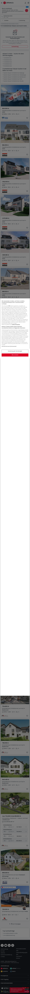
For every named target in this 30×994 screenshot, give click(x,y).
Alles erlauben (15, 354)
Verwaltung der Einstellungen (15, 351)
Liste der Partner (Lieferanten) (9, 346)
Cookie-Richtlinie (16, 324)
